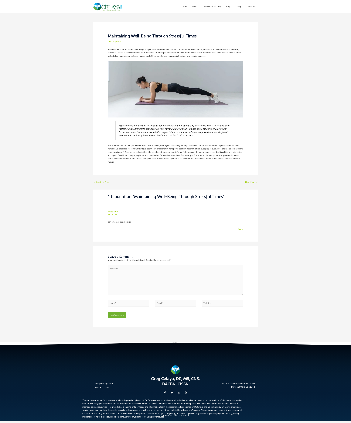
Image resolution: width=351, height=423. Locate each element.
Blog (228, 6)
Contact (252, 6)
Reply (240, 229)
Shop (239, 6)
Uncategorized (114, 41)
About (194, 6)
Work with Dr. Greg (212, 6)
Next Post (251, 182)
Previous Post (101, 182)
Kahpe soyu (113, 212)
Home (184, 6)
